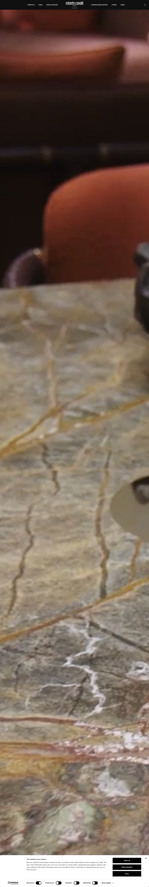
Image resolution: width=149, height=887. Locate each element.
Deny (127, 874)
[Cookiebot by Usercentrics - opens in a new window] (13, 883)
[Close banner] (146, 858)
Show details (106, 883)
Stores (114, 4)
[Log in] (145, 5)
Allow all (127, 860)
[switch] (59, 883)
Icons (40, 4)
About (123, 4)
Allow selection (127, 867)
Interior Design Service (99, 4)
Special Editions (52, 4)
